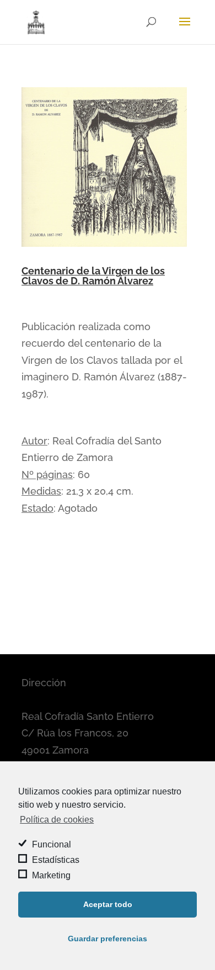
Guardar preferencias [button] (107, 938)
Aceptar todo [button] (107, 904)
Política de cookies (57, 819)
